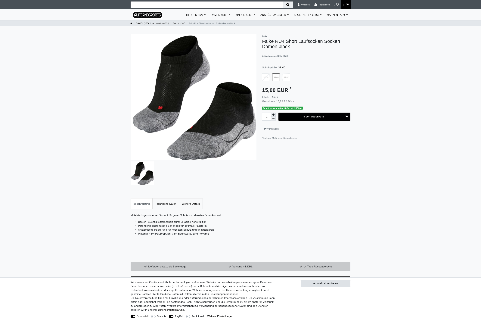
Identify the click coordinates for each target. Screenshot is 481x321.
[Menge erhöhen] (273, 115)
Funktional (197, 316)
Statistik (161, 316)
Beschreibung (141, 203)
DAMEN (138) (219, 14)
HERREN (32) (194, 14)
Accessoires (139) (160, 23)
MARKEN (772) (336, 14)
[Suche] (288, 5)
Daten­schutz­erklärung (171, 309)
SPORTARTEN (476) (306, 14)
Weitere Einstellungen (220, 316)
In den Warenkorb (313, 116)
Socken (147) (178, 23)
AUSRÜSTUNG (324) (273, 14)
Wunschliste (272, 129)
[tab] (142, 203)
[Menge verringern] (273, 119)
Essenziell (142, 316)
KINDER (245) (243, 14)
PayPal (179, 316)
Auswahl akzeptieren (325, 283)
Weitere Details (191, 203)
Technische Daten (165, 203)
